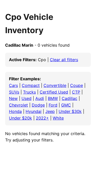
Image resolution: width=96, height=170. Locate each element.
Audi (39, 98)
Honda (15, 111)
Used (26, 98)
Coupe (76, 85)
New (13, 98)
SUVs (14, 92)
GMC (66, 105)
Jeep (50, 111)
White (58, 118)
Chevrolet (18, 105)
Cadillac (69, 98)
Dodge (38, 105)
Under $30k (70, 111)
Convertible (55, 85)
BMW (53, 98)
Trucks (29, 92)
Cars (13, 85)
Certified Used (54, 92)
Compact (31, 85)
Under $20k (20, 118)
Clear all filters (64, 59)
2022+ (42, 118)
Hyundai (33, 111)
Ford (53, 105)
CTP (76, 92)
